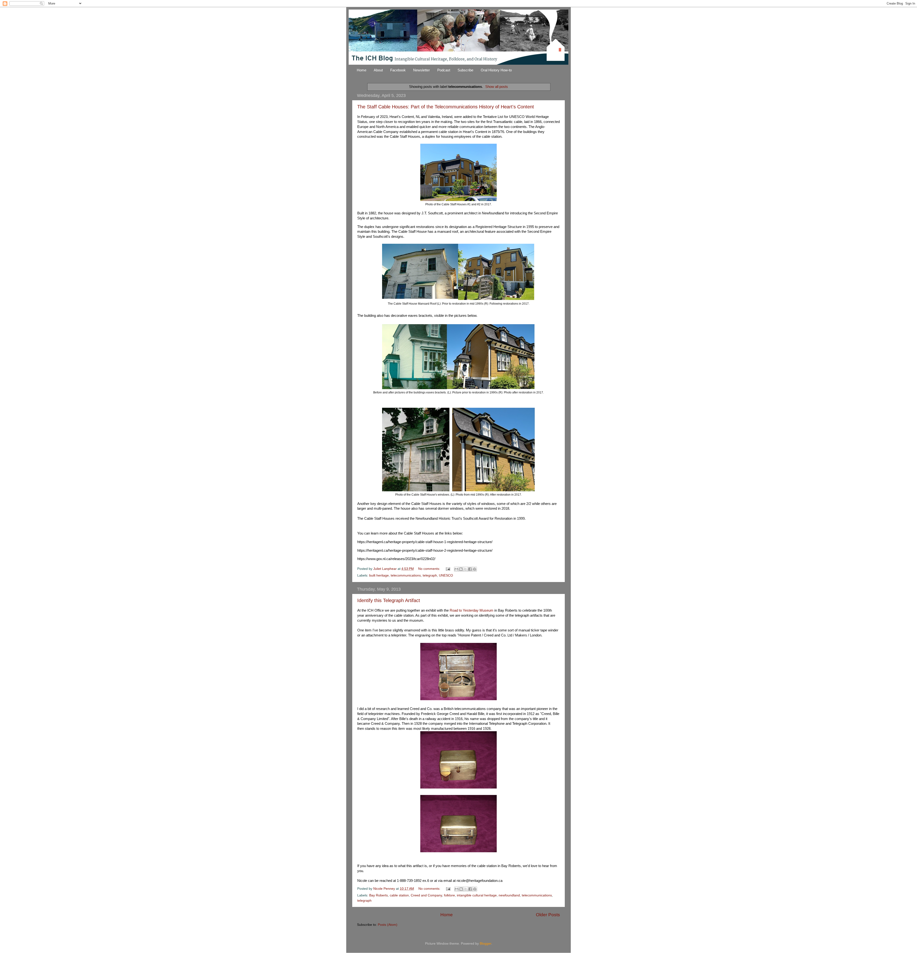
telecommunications (406, 575)
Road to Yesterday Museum (471, 610)
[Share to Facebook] (470, 569)
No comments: (429, 569)
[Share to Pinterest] (474, 569)
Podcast (443, 70)
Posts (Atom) (387, 925)
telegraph (430, 575)
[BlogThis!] (460, 569)
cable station (399, 895)
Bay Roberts (378, 895)
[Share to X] (465, 569)
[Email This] (456, 569)
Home (361, 70)
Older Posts (548, 914)
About (378, 70)
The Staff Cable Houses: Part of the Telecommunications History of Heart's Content (445, 106)
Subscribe (465, 70)
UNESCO (446, 575)
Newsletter (421, 70)
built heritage (379, 575)
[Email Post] (447, 569)
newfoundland (509, 895)
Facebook (398, 70)
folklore (449, 895)
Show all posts (496, 87)
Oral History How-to (496, 70)
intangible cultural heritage (477, 895)
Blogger (485, 943)
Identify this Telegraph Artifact (388, 600)
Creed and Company (426, 895)
